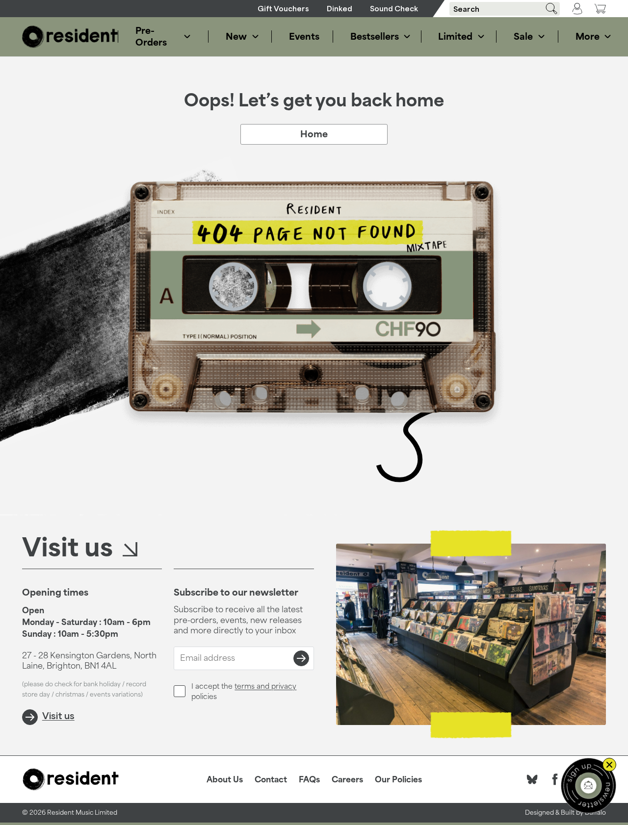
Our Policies (398, 779)
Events (302, 36)
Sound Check (394, 8)
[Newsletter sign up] (588, 785)
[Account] (577, 9)
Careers (347, 779)
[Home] (70, 36)
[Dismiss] (609, 765)
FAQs (309, 779)
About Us (225, 779)
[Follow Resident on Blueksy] (532, 779)
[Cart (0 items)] (600, 8)
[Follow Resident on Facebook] (555, 779)
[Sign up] (301, 658)
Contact (271, 779)
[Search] (548, 8)
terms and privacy (265, 686)
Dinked (339, 8)
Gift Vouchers (283, 8)
